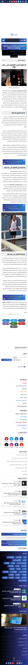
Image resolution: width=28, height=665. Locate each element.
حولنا (24, 648)
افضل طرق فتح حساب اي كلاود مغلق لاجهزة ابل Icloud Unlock (12, 503)
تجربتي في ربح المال (21, 455)
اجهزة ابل (18, 557)
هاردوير (22, 577)
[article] (14, 334)
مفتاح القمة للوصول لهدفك (21, 422)
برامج (16, 566)
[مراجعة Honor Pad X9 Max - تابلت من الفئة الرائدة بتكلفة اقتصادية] (14, 620)
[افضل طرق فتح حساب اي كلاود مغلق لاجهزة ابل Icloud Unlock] (24, 502)
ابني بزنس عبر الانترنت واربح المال (18, 458)
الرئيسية (22, 40)
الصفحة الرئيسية (21, 54)
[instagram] (16, 2)
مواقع (10, 575)
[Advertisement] (14, 19)
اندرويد (6, 563)
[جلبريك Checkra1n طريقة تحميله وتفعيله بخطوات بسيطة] (24, 483)
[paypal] (10, 2)
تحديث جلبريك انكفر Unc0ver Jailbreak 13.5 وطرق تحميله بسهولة (12, 494)
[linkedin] (21, 2)
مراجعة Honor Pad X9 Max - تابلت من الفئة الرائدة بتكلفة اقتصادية (15, 628)
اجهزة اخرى (9, 557)
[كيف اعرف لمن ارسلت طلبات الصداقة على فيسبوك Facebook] (24, 521)
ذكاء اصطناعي (21, 572)
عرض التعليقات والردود (6, 360)
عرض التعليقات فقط (16, 360)
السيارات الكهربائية (20, 563)
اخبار (23, 560)
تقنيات (17, 569)
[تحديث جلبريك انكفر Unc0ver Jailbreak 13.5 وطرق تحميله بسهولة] (24, 493)
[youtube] (14, 2)
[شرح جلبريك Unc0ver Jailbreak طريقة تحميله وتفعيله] (24, 512)
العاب (12, 563)
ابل (23, 557)
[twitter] (18, 2)
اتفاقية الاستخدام (21, 645)
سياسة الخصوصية (21, 642)
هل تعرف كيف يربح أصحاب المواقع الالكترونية (16, 461)
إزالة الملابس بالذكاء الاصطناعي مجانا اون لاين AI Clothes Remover (11, 591)
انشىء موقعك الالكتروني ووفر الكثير (17, 465)
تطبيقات (14, 54)
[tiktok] (8, 2)
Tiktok (15, 117)
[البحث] (2, 2)
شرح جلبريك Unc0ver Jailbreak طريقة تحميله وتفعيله (12, 513)
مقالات (23, 575)
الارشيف (23, 651)
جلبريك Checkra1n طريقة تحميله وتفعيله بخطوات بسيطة (11, 484)
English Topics (21, 580)
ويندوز (4, 577)
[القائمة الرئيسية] (3, 40)
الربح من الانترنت (16, 560)
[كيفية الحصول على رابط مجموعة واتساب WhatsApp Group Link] (24, 598)
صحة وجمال (12, 572)
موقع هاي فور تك (23, 107)
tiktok (23, 474)
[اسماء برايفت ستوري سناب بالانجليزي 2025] (24, 605)
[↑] (14, 658)
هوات (16, 577)
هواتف (10, 577)
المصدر (25, 312)
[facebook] (23, 2)
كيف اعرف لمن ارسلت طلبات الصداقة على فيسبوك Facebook (11, 523)
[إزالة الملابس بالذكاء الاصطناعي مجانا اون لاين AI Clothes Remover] (24, 590)
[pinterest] (12, 2)
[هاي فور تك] (14, 35)
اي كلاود (22, 566)
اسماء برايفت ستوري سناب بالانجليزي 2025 (12, 606)
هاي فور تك (8, 660)
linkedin (23, 471)
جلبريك (11, 569)
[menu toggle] (26, 2)
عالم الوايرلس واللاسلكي (20, 468)
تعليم (23, 569)
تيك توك (23, 304)
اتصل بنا (23, 655)
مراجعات (5, 572)
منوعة (16, 575)
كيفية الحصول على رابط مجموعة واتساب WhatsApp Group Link (11, 599)
